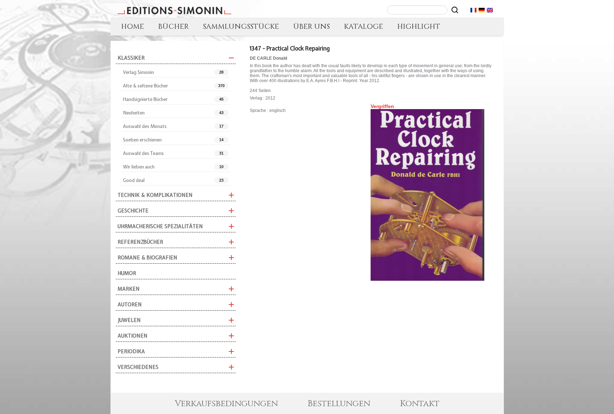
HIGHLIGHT (418, 26)
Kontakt (420, 403)
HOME (132, 26)
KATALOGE (363, 26)
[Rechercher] (454, 10)
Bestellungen (339, 403)
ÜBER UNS (311, 26)
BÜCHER (173, 26)
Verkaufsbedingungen (226, 403)
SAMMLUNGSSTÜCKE (241, 26)
